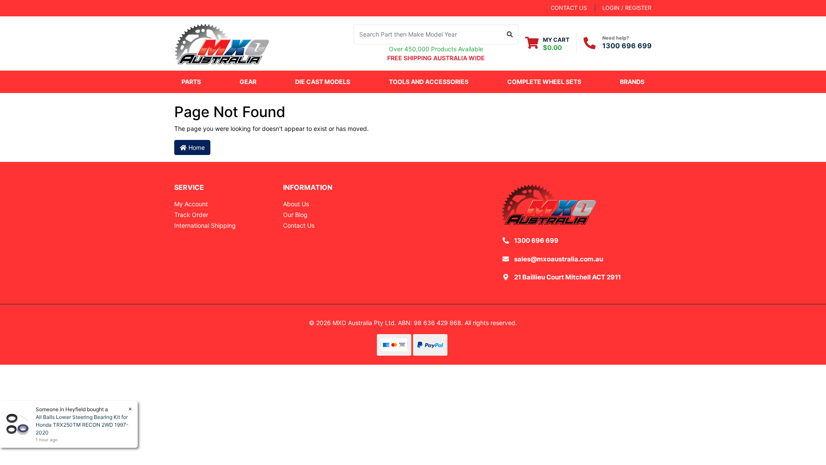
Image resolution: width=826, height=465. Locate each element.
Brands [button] (632, 81)
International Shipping (205, 225)
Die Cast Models (322, 81)
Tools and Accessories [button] (428, 81)
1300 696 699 (627, 45)
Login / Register (626, 7)
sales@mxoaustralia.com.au (558, 259)
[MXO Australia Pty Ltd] (222, 42)
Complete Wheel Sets (544, 81)
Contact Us (298, 225)
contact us (569, 7)
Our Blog (295, 214)
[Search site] (510, 34)
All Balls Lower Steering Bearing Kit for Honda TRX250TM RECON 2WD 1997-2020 (82, 425)
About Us (296, 204)
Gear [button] (248, 81)
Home (196, 147)
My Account (191, 204)
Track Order (191, 214)
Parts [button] (191, 81)
